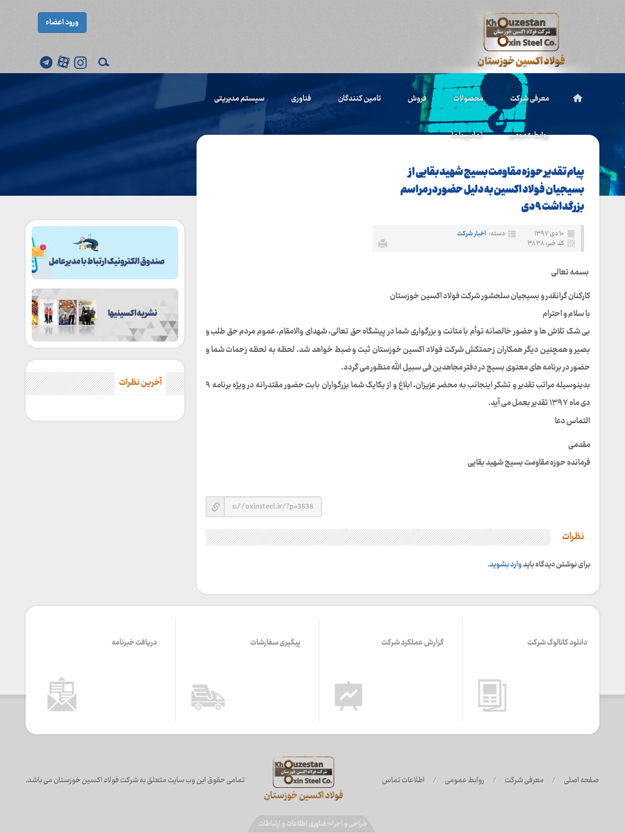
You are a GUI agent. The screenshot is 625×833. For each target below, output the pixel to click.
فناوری (301, 98)
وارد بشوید (506, 564)
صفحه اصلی (581, 780)
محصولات (468, 98)
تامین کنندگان (359, 98)
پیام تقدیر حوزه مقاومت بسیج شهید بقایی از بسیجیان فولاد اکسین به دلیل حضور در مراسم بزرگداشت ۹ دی (492, 189)
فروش (417, 98)
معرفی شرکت (529, 98)
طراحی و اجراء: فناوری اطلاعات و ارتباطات (312, 824)
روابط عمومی (529, 135)
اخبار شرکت (471, 234)
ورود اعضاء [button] (62, 22)
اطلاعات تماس (403, 780)
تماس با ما (467, 135)
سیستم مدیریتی (239, 98)
